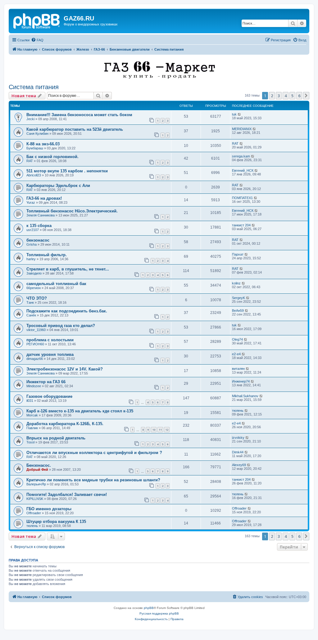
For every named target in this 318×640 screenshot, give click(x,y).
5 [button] (292, 95)
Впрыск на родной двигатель (55, 438)
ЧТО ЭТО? (36, 298)
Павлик (32, 428)
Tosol (30, 442)
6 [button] (299, 95)
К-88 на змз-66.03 (43, 144)
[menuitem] (37, 40)
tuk (234, 114)
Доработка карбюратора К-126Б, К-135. (64, 423)
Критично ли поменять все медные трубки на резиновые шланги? (93, 480)
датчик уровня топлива (50, 354)
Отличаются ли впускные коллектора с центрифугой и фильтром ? (94, 452)
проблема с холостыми (50, 340)
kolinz (236, 283)
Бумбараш (34, 148)
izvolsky (238, 437)
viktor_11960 (36, 330)
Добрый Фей (37, 469)
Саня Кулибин (37, 133)
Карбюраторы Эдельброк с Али (58, 185)
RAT (235, 143)
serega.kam (241, 156)
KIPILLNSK (34, 499)
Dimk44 (237, 452)
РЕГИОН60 (35, 344)
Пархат (237, 254)
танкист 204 (241, 225)
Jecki (30, 119)
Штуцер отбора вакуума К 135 (56, 521)
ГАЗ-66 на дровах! (44, 198)
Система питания (34, 87)
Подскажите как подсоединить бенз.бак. (66, 311)
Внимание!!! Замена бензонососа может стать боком (79, 114)
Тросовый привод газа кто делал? (60, 325)
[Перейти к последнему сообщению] (240, 114)
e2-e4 (236, 354)
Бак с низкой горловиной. (52, 156)
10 (153, 430)
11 (160, 430)
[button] (306, 95)
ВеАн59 (238, 310)
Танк (30, 302)
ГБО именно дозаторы (48, 508)
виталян (238, 368)
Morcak (32, 415)
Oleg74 (237, 339)
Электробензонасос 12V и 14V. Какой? (64, 369)
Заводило (34, 273)
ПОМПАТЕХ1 (242, 198)
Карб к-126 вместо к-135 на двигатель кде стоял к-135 (79, 411)
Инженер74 (241, 381)
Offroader (33, 513)
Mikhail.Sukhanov (245, 396)
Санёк (31, 315)
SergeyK (238, 298)
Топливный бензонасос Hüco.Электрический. (72, 211)
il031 (29, 400)
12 (166, 430)
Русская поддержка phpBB (159, 613)
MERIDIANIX (242, 129)
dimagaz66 (34, 359)
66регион (33, 288)
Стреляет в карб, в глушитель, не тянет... (67, 269)
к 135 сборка (39, 225)
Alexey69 (239, 465)
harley (31, 259)
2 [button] (272, 95)
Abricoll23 (33, 175)
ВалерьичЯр (36, 484)
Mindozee (33, 386)
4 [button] (285, 95)
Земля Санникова (40, 215)
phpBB (149, 608)
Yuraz (30, 202)
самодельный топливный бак (56, 283)
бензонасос (37, 240)
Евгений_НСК (242, 170)
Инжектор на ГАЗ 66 (46, 381)
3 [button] (279, 95)
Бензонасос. (38, 465)
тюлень (237, 410)
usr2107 (32, 230)
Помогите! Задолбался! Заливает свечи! (66, 494)
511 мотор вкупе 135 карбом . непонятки (67, 171)
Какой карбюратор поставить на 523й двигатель (74, 129)
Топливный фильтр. (46, 254)
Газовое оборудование (49, 396)
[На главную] (37, 20)
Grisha (31, 244)
